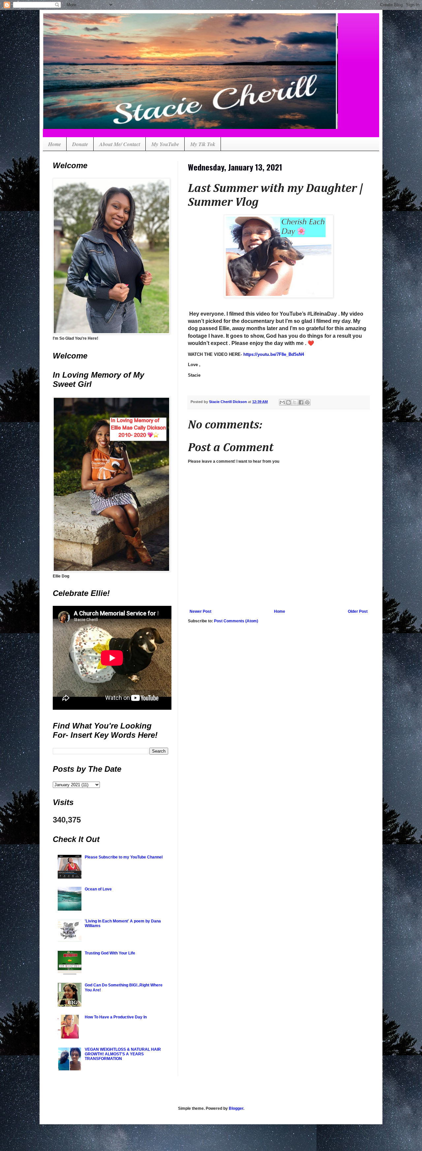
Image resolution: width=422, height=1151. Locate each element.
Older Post (358, 611)
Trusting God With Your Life (110, 953)
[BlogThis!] (288, 402)
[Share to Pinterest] (307, 402)
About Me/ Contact (119, 144)
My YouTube (165, 144)
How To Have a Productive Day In (116, 1017)
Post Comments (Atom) (236, 621)
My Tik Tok (202, 144)
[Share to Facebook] (301, 402)
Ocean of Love (98, 889)
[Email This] (282, 402)
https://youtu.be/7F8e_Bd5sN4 (273, 354)
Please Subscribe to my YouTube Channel (124, 857)
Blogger (236, 1108)
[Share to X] (294, 402)
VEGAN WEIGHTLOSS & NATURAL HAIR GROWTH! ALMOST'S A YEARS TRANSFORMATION (123, 1054)
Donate (80, 144)
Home (54, 144)
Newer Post (200, 611)
